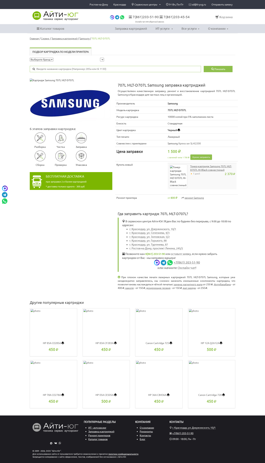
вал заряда (189, 288)
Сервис (45, 38)
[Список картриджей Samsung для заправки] (71, 104)
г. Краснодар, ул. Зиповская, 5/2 (149, 236)
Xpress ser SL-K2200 (189, 143)
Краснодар (119, 4)
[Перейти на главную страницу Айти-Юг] (55, 16)
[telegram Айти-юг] (117, 17)
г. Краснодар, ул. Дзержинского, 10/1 (152, 229)
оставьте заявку (181, 253)
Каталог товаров (51, 28)
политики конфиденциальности (123, 454)
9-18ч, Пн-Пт (176, 4)
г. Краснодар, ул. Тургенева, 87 (148, 244)
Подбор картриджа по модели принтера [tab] (60, 51)
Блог (142, 439)
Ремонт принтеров (99, 435)
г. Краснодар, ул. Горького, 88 (148, 240)
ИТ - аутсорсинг (97, 427)
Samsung (85, 38)
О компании (217, 28)
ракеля (129, 288)
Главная (34, 38)
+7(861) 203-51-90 (187, 262)
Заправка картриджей (131, 28)
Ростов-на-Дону (99, 4)
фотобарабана (222, 284)
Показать (219, 69)
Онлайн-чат (140, 22)
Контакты (145, 435)
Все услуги (189, 28)
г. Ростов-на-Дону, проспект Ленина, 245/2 (156, 248)
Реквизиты (146, 431)
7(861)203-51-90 (146, 17)
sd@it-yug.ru (198, 4)
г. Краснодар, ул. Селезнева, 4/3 (149, 232)
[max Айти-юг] (112, 17)
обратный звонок (156, 22)
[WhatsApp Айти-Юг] (60, 443)
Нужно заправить (201, 157)
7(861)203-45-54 (177, 17)
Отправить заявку (222, 4)
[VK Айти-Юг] (55, 443)
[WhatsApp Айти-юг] (122, 17)
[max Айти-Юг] (51, 443)
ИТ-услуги (163, 28)
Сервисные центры (146, 4)
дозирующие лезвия (158, 288)
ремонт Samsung (194, 197)
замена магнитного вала (188, 284)
